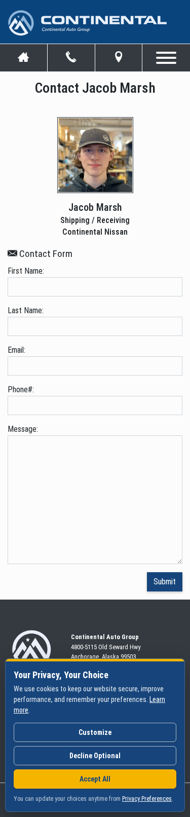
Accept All (95, 779)
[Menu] (166, 55)
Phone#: (21, 389)
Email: (16, 350)
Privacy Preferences (147, 798)
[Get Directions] (119, 57)
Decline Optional (95, 756)
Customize (95, 732)
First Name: (26, 271)
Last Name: (26, 310)
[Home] (24, 57)
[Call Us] (71, 57)
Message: (23, 429)
